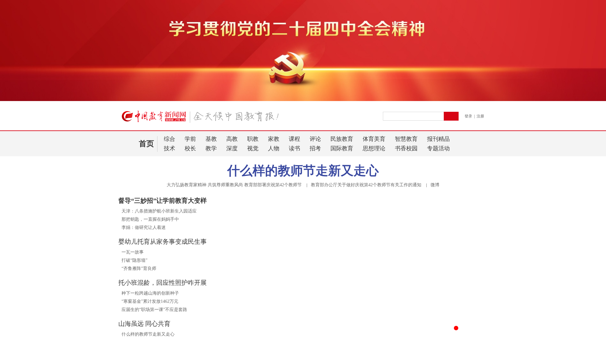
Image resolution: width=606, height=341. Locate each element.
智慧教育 (406, 139)
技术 (169, 148)
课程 (294, 139)
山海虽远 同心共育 (144, 323)
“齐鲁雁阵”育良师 (139, 268)
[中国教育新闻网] (202, 119)
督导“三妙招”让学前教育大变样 (162, 200)
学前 (190, 139)
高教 (232, 139)
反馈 (591, 273)
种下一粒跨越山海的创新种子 (150, 293)
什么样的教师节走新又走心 (303, 171)
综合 (169, 139)
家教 (273, 139)
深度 (232, 148)
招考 (315, 148)
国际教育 (341, 148)
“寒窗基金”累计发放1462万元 (150, 301)
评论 (315, 139)
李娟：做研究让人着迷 (144, 227)
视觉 (252, 148)
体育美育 (374, 139)
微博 (435, 184)
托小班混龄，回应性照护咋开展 (162, 282)
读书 (294, 148)
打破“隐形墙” (134, 260)
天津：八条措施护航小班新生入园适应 (159, 211)
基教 (211, 139)
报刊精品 (438, 139)
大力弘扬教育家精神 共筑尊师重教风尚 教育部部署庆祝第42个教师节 (234, 184)
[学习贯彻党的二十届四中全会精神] (303, 100)
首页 (146, 144)
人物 (273, 148)
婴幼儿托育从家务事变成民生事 (162, 241)
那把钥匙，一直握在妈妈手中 (150, 219)
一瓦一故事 (133, 252)
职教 (252, 139)
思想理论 (374, 148)
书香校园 (406, 148)
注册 (480, 116)
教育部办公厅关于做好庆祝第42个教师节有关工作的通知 (366, 184)
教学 (211, 148)
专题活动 (438, 148)
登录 (468, 116)
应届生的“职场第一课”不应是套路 (154, 309)
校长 (190, 148)
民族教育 (341, 139)
